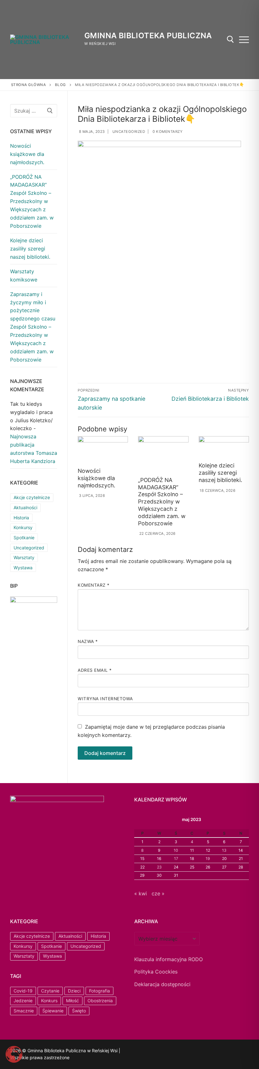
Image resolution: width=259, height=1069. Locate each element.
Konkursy (23, 527)
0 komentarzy (167, 131)
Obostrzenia (100, 1000)
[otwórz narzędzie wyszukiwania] (230, 39)
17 (176, 858)
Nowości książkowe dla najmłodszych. (96, 478)
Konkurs (49, 1000)
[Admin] (147, 1051)
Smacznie (24, 1010)
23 (159, 867)
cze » (158, 893)
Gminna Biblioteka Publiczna (148, 35)
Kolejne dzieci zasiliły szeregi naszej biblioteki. (220, 472)
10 (176, 850)
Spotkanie (24, 537)
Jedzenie (23, 1000)
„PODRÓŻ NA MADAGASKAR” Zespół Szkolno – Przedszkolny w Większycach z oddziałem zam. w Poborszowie (161, 502)
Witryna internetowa (105, 698)
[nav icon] (244, 39)
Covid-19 (23, 990)
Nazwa (88, 641)
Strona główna (28, 85)
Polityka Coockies (156, 971)
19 (208, 858)
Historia (21, 517)
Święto (79, 1010)
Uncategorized (128, 131)
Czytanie (50, 990)
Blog (60, 85)
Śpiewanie (52, 1010)
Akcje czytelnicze (32, 497)
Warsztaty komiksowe (23, 275)
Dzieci (74, 990)
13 (224, 850)
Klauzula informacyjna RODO (168, 959)
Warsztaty (24, 557)
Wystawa (23, 567)
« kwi (140, 893)
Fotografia (99, 990)
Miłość (72, 1000)
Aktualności (25, 507)
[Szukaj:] (33, 110)
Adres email (95, 670)
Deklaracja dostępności (162, 984)
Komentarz (94, 585)
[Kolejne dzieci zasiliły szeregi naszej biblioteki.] (224, 448)
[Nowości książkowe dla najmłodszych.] (103, 450)
